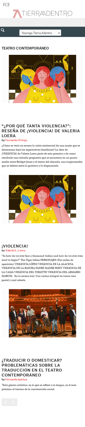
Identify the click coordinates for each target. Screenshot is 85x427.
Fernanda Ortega (16, 140)
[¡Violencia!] (42, 199)
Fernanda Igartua (16, 379)
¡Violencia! (15, 246)
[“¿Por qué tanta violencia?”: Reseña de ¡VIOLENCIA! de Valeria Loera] (42, 79)
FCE (6, 4)
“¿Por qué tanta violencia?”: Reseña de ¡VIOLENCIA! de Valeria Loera (41, 131)
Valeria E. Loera (15, 250)
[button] (4, 39)
